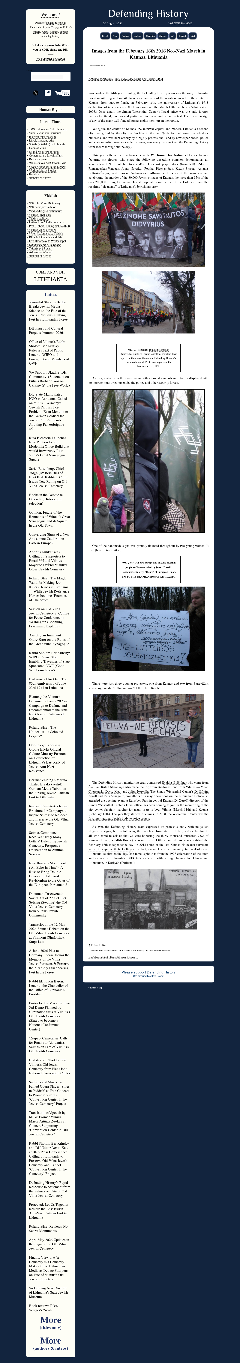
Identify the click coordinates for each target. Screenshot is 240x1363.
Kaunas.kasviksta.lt (130, 354)
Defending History (148, 14)
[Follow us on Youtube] (60, 94)
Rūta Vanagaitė (114, 796)
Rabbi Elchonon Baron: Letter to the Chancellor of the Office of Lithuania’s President (48, 987)
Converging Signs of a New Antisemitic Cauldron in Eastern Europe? (49, 538)
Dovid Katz (113, 791)
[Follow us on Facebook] (45, 94)
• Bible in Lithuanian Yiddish (44, 237)
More (51, 1322)
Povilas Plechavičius (158, 168)
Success (162, 35)
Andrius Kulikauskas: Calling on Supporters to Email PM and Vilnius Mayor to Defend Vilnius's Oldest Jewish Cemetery (48, 560)
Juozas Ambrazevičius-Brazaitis (141, 173)
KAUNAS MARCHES (100, 78)
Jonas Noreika (132, 168)
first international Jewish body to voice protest (119, 818)
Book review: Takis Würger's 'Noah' (43, 1307)
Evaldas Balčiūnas (174, 782)
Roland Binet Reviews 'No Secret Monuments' (48, 1228)
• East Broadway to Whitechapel (46, 241)
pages (58, 27)
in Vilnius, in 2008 (153, 814)
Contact (54, 31)
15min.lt (153, 349)
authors (50, 22)
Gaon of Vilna (37, 148)
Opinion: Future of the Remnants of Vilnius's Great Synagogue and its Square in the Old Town (49, 519)
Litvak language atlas (41, 140)
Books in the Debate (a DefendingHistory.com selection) (46, 499)
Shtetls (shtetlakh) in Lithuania (47, 144)
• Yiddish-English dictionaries (44, 211)
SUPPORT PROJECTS (39, 256)
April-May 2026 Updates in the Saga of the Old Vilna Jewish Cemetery (49, 1244)
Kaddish (34, 174)
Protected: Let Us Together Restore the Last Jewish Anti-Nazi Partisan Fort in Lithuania (48, 1211)
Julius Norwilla (138, 791)
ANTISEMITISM (153, 78)
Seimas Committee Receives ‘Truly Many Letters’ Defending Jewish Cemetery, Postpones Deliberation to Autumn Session (48, 843)
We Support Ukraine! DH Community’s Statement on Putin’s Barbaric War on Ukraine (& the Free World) (49, 378)
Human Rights (50, 109)
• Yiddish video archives (41, 229)
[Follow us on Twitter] (35, 100)
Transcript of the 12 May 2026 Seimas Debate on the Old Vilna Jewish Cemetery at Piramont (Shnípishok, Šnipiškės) (49, 933)
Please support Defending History (149, 972)
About (45, 31)
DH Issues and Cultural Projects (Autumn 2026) (46, 330)
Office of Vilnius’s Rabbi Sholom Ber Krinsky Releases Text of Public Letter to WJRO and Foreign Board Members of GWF (49, 352)
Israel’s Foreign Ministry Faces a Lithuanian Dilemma (113, 956)
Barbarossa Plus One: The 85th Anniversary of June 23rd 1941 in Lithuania (48, 683)
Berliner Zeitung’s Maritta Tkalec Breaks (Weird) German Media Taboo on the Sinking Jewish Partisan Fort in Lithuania (49, 788)
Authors (137, 35)
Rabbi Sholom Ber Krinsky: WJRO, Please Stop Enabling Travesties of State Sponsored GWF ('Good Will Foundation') (49, 661)
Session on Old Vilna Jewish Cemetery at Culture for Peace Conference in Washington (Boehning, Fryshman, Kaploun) (49, 617)
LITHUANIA (50, 279)
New (115, 35)
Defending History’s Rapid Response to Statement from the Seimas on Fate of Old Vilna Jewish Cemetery (49, 1189)
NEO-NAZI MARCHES (128, 78)
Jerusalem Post (145, 366)
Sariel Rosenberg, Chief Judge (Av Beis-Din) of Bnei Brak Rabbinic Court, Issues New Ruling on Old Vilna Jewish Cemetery (48, 477)
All (172, 35)
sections (62, 22)
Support (182, 35)
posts (47, 27)
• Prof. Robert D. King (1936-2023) (48, 226)
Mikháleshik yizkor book (44, 151)
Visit (192, 35)
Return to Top (98, 945)
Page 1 (105, 35)
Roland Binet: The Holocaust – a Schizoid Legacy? (46, 731)
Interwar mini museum (42, 136)
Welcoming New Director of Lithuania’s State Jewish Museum (48, 1292)
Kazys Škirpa (185, 168)
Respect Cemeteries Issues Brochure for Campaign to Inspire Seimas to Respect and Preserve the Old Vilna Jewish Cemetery (49, 815)
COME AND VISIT (50, 272)
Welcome (49, 14)
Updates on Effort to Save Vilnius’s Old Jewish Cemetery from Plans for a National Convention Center (49, 1066)
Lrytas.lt (164, 349)
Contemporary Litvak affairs (46, 155)
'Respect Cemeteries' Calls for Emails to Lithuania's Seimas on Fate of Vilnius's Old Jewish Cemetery (49, 1044)
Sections (125, 35)
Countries (150, 35)
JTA (157, 366)
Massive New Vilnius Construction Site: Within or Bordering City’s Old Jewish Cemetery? (129, 950)
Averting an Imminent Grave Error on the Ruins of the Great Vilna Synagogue (49, 639)
